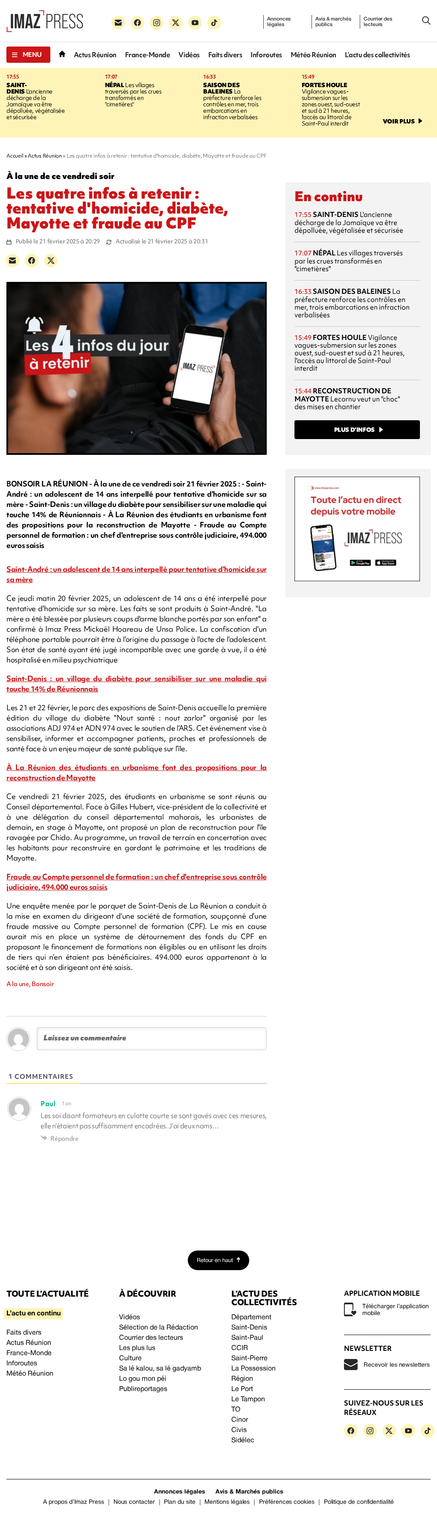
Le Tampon (248, 1400)
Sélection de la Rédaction (158, 1328)
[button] (28, 55)
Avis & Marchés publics (249, 1492)
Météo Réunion (313, 54)
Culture (130, 1359)
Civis (239, 1430)
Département (251, 1318)
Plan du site (179, 1502)
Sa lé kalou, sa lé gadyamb (160, 1369)
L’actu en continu (33, 1314)
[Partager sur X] (51, 260)
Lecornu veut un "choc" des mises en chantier (347, 398)
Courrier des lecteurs (378, 22)
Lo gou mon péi (142, 1379)
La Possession (253, 1369)
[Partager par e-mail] (12, 260)
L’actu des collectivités (377, 54)
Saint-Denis (249, 1328)
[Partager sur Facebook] (31, 260)
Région (242, 1379)
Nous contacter (134, 1502)
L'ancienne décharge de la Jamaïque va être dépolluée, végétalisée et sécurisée (35, 101)
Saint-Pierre (249, 1359)
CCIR (239, 1348)
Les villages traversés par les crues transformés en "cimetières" (133, 94)
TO (235, 1410)
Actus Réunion (95, 54)
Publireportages (143, 1389)
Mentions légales (227, 1502)
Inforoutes (266, 54)
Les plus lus (137, 1348)
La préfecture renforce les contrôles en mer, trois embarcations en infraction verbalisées (232, 101)
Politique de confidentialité (359, 1502)
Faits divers (225, 54)
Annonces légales (279, 22)
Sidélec (242, 1441)
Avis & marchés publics (333, 22)
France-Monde (147, 54)
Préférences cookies (287, 1502)
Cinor (239, 1420)
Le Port (242, 1389)
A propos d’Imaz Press (73, 1502)
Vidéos (188, 54)
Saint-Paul (247, 1338)
